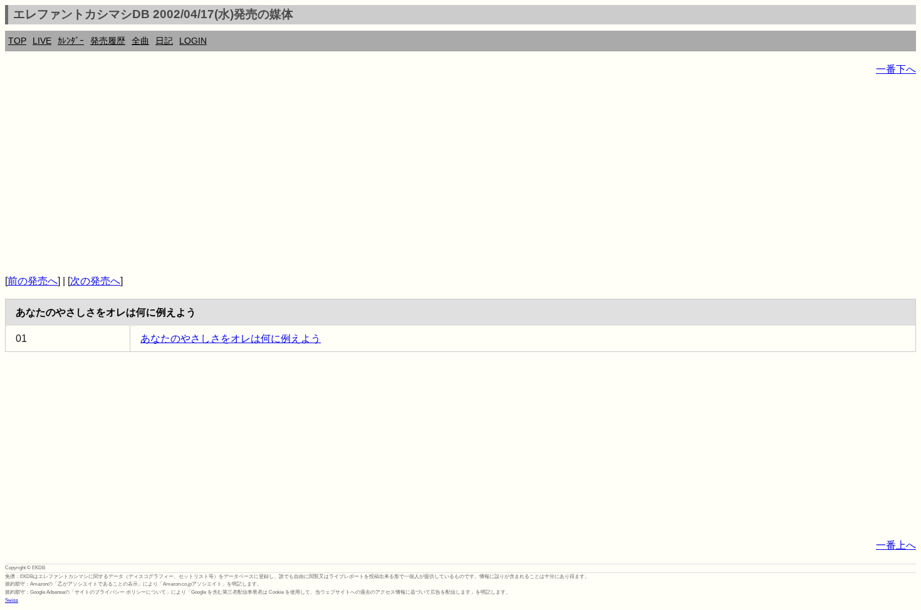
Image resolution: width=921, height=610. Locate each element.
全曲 (140, 41)
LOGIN (193, 41)
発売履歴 (107, 41)
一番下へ (896, 69)
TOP (17, 41)
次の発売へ (95, 281)
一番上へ (896, 545)
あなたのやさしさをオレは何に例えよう (230, 338)
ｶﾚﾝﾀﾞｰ (71, 41)
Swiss (11, 600)
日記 (164, 41)
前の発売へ (33, 281)
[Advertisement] (381, 175)
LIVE (42, 41)
